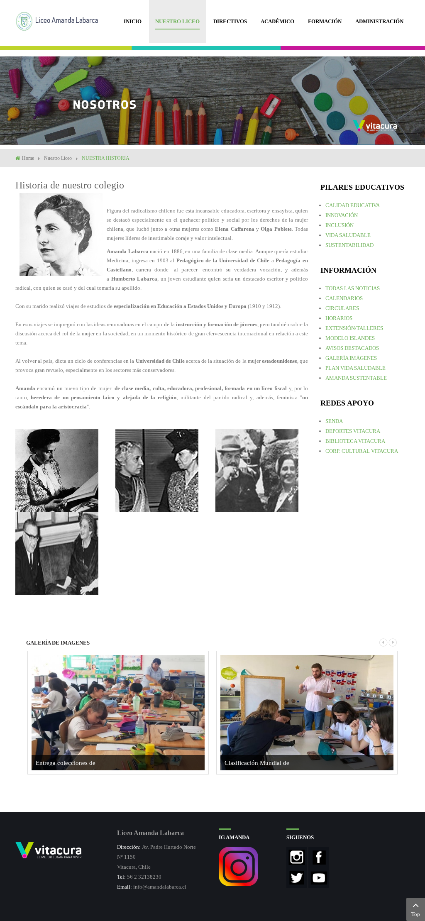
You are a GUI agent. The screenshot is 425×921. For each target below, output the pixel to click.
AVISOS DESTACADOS (352, 348)
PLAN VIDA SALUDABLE (355, 368)
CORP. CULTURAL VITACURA (361, 451)
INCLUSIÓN (339, 225)
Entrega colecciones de (65, 763)
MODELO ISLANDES (350, 338)
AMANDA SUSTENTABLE (356, 378)
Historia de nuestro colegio (69, 185)
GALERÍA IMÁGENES (351, 358)
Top (415, 914)
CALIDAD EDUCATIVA (352, 205)
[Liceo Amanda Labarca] (60, 20)
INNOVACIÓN (341, 215)
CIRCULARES (342, 308)
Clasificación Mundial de (257, 763)
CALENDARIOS (344, 298)
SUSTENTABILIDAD (349, 245)
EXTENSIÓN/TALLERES (354, 328)
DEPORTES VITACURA (352, 431)
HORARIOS (338, 318)
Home (28, 158)
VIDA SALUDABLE (348, 235)
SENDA (334, 421)
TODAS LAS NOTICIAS (352, 288)
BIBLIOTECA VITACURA (355, 441)
